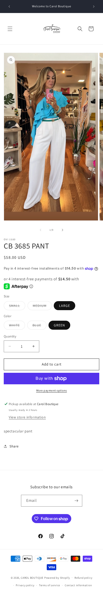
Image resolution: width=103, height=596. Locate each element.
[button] (10, 28)
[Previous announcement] (9, 6)
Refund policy (83, 577)
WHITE (17, 326)
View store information (27, 417)
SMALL (17, 306)
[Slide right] (62, 229)
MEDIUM (42, 306)
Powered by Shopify (57, 577)
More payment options (51, 390)
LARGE (64, 305)
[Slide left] (40, 229)
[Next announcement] (93, 6)
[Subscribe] (76, 501)
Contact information (78, 585)
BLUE (39, 326)
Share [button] (14, 446)
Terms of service (49, 585)
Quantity (10, 336)
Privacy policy (25, 585)
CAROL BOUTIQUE (32, 577)
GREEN (59, 325)
